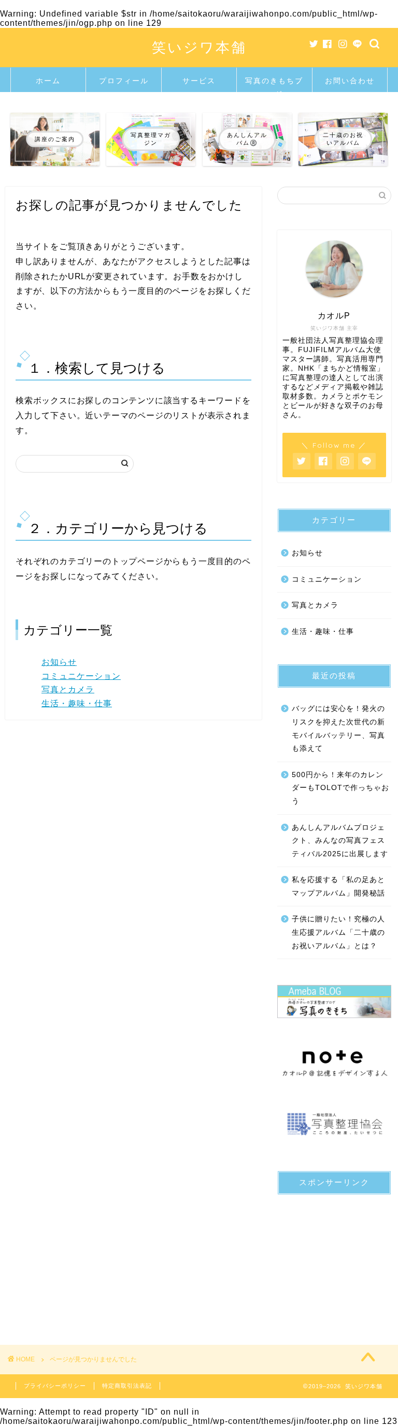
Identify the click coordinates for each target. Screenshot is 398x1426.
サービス (199, 80)
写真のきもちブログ (274, 84)
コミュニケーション (81, 676)
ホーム (48, 80)
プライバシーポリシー (55, 1386)
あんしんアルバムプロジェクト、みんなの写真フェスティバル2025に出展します (340, 841)
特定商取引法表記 (127, 1386)
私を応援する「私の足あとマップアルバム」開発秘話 (338, 886)
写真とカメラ (67, 689)
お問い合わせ (350, 80)
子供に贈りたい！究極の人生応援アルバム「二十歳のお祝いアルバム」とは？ (338, 932)
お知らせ (59, 662)
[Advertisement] (334, 1254)
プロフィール (124, 80)
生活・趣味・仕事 (76, 703)
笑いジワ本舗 (199, 47)
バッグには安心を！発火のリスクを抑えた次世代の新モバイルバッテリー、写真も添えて (338, 728)
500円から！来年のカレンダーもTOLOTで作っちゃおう (340, 788)
